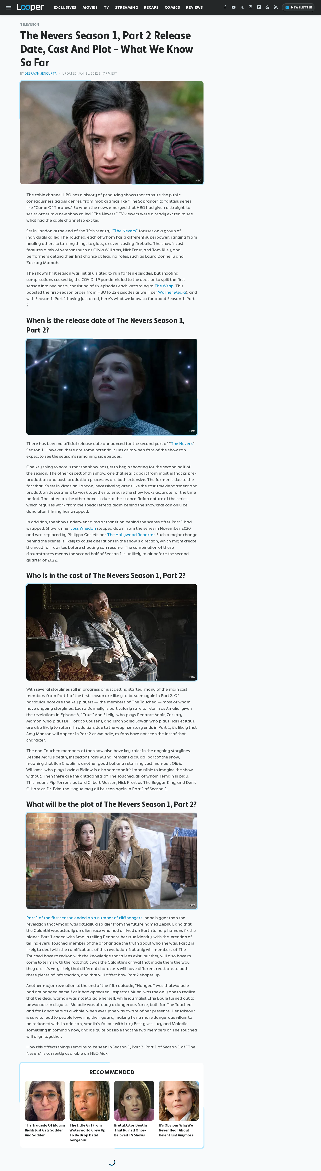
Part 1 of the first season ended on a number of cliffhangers (84, 918)
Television (29, 24)
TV (106, 7)
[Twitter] (242, 8)
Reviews (194, 7)
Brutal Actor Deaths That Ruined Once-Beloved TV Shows (130, 1130)
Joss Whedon (83, 528)
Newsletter (301, 7)
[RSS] (276, 8)
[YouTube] (233, 8)
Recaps (151, 7)
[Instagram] (250, 8)
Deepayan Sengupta (40, 74)
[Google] (267, 8)
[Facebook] (225, 8)
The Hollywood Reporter (131, 534)
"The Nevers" (125, 231)
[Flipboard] (259, 8)
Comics (172, 7)
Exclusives (65, 7)
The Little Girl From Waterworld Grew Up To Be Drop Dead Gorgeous (88, 1132)
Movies (90, 7)
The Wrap (163, 286)
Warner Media (172, 292)
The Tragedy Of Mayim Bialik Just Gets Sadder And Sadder (45, 1130)
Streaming (126, 7)
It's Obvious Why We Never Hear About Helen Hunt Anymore (176, 1130)
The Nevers (182, 443)
